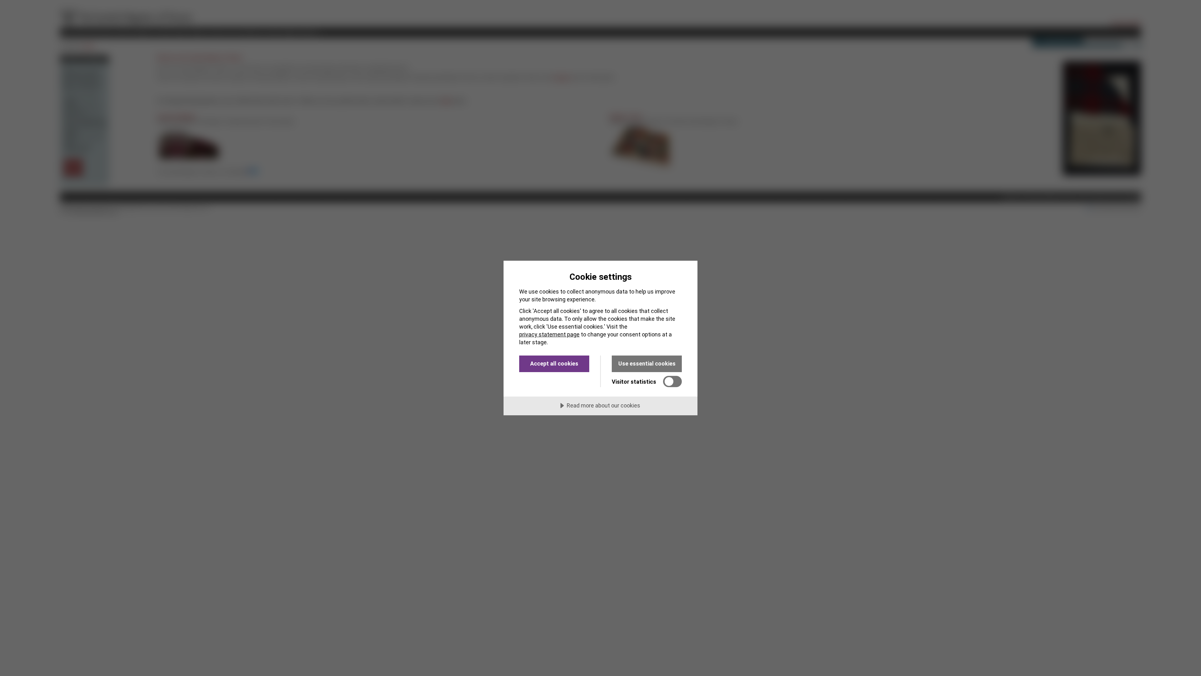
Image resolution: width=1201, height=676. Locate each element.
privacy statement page (549, 334)
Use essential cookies (647, 363)
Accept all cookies (554, 363)
